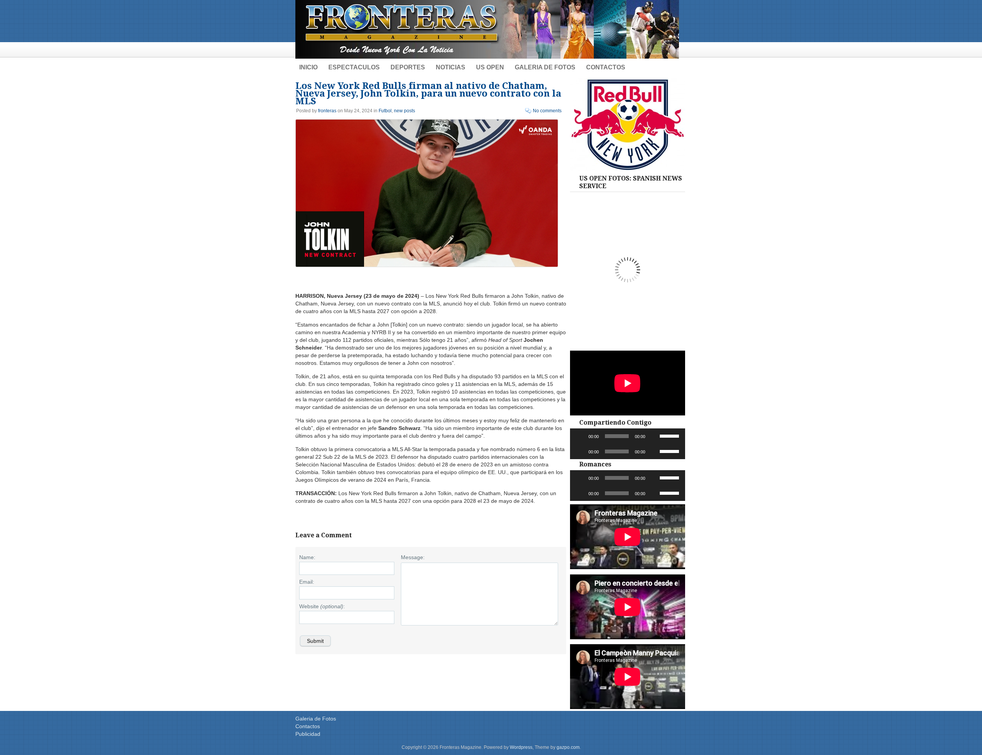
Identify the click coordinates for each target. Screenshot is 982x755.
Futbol (385, 110)
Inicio (308, 67)
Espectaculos (354, 67)
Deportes (407, 67)
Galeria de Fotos (545, 67)
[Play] (580, 436)
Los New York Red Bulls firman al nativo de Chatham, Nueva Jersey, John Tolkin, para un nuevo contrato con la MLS (428, 93)
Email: (306, 582)
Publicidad (307, 734)
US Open (490, 67)
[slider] (670, 435)
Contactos (605, 67)
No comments (547, 110)
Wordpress (521, 747)
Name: (307, 557)
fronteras (327, 110)
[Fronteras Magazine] (487, 57)
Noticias (450, 67)
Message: (413, 557)
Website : (322, 606)
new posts (404, 110)
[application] (627, 436)
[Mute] (653, 436)
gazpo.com (568, 747)
